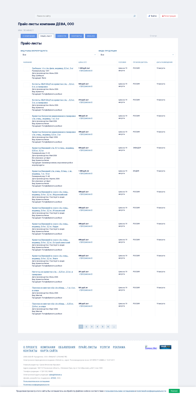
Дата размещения (165, 62)
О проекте (30, 347)
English (91, 36)
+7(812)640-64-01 (86, 71)
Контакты (77, 36)
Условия (122, 62)
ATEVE (53, 378)
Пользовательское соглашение (36, 381)
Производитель (140, 62)
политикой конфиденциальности (151, 391)
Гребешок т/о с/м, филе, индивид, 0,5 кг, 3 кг (52, 68)
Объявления (66, 347)
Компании (48, 347)
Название (27, 62)
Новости (61, 36)
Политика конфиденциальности (36, 385)
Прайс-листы (88, 347)
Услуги (105, 347)
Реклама (119, 347)
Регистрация (170, 16)
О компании (29, 36)
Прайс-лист (46, 36)
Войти (154, 16)
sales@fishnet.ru (55, 375)
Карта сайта (49, 350)
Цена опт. (83, 62)
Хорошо (174, 391)
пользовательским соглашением (120, 391)
